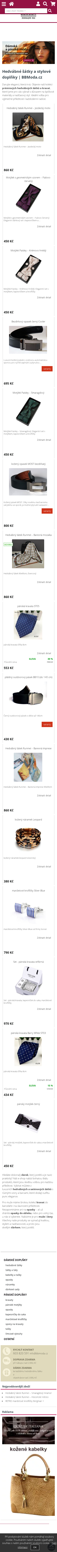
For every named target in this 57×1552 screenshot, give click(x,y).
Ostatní (9, 1339)
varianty (47, 368)
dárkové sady (12, 1289)
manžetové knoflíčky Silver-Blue (28, 890)
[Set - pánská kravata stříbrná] (28, 980)
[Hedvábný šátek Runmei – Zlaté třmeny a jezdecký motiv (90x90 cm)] (28, 126)
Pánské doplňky (15, 1294)
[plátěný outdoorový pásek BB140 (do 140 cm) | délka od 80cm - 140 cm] (28, 695)
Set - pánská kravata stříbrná (28, 961)
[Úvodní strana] (11, 4)
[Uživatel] (38, 4)
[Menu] (3, 4)
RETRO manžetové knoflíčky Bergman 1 (24, 1401)
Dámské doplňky (15, 1260)
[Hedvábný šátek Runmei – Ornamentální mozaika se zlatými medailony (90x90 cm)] (28, 553)
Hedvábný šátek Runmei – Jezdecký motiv (28, 108)
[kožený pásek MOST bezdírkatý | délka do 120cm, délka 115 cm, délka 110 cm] (28, 481)
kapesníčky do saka (16, 1314)
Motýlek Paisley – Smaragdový (28, 392)
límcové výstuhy (14, 1333)
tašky (8, 1328)
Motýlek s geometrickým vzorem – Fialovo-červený (28, 179)
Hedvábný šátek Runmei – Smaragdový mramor (28, 1393)
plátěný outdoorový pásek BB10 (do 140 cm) (28, 677)
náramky (10, 1284)
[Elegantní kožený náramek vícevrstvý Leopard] (28, 838)
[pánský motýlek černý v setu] (28, 1122)
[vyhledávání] (45, 4)
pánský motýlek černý (28, 1104)
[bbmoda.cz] (28, 1514)
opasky (9, 1279)
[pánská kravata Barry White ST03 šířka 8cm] (28, 1051)
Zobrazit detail (44, 155)
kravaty (9, 1299)
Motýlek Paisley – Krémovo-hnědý (28, 250)
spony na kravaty (14, 1324)
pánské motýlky (14, 1304)
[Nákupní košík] (53, 4)
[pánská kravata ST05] (28, 625)
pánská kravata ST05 (28, 606)
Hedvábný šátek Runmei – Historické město (26, 1397)
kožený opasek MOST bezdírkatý (28, 463)
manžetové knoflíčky (16, 1319)
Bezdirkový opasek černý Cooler (28, 321)
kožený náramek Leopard (28, 819)
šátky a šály (12, 1270)
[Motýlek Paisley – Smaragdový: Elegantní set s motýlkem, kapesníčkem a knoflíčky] (28, 411)
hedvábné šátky (14, 1265)
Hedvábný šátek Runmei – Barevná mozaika (28, 534)
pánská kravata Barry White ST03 (28, 1033)
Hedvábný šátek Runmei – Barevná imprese (28, 748)
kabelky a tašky (13, 1274)
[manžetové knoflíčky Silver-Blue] (28, 909)
